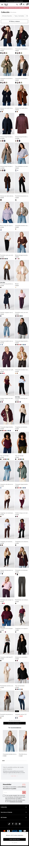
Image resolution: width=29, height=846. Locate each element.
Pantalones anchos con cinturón (9, 685)
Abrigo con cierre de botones (8, 196)
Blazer (17, 284)
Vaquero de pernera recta (7, 570)
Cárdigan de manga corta (7, 600)
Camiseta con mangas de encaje (9, 628)
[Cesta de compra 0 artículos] (27, 4)
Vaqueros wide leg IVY (6, 657)
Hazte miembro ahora (14, 839)
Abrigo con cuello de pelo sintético (9, 108)
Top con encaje (4, 455)
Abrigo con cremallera (21, 657)
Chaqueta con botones (21, 570)
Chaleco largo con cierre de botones (10, 398)
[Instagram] (16, 824)
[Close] (27, 833)
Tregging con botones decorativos (9, 541)
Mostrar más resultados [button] (14, 723)
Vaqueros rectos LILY (21, 714)
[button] (20, 4)
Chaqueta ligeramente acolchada (9, 427)
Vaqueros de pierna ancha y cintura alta (11, 484)
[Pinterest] (19, 824)
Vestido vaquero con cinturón (8, 312)
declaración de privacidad (16, 801)
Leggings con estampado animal (9, 513)
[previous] (1, 36)
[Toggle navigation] (2, 4)
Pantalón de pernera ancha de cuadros (11, 714)
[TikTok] (9, 824)
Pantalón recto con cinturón (7, 255)
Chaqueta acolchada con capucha (9, 49)
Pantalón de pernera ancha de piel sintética (12, 284)
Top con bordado (19, 685)
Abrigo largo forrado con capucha (9, 136)
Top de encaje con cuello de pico (9, 369)
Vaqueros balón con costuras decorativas (11, 341)
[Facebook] (12, 824)
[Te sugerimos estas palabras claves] (17, 4)
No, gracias (14, 842)
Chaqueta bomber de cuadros (11, 754)
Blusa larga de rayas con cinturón (9, 225)
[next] (13, 36)
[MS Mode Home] (6, 4)
